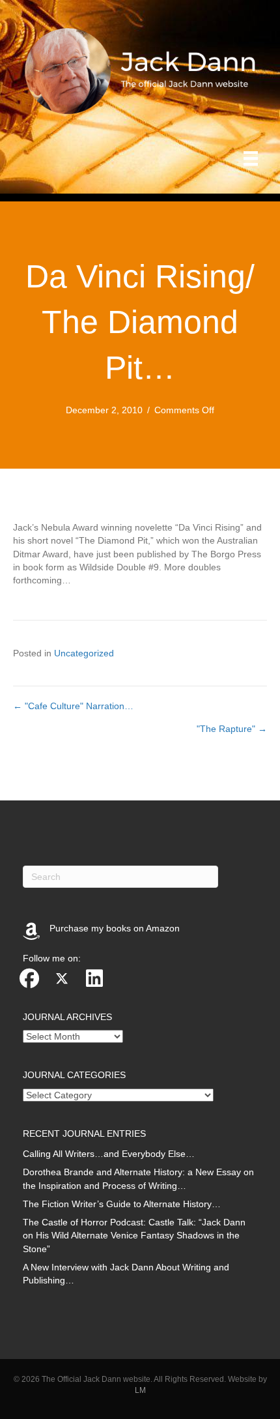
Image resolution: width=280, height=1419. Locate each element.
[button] (29, 978)
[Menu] (250, 158)
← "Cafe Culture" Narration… (73, 706)
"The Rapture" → (232, 729)
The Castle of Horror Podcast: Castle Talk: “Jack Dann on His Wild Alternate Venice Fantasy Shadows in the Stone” (134, 1235)
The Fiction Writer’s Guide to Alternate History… (122, 1204)
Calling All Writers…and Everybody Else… (109, 1153)
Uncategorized (84, 653)
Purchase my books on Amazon (114, 928)
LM (140, 1390)
